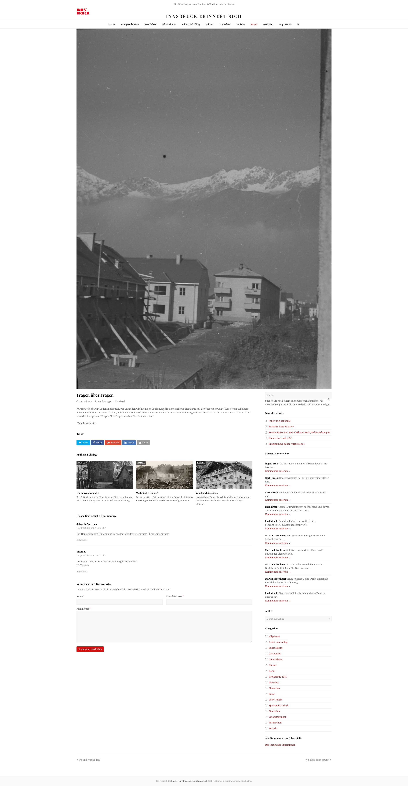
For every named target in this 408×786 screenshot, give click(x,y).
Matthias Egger (105, 401)
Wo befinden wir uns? (147, 492)
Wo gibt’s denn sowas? (317, 760)
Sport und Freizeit (278, 705)
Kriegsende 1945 (278, 676)
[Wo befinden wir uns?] (164, 475)
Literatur (274, 682)
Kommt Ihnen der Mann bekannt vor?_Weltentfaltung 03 (299, 432)
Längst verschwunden (87, 492)
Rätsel (122, 401)
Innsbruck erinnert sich (204, 16)
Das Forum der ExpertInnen (280, 745)
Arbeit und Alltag (278, 642)
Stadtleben (274, 711)
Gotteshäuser (276, 659)
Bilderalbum (275, 648)
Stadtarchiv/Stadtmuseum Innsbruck (189, 781)
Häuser (273, 665)
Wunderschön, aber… (207, 492)
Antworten (81, 540)
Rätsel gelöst (275, 699)
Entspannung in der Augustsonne (287, 444)
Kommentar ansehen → (278, 471)
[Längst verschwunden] (104, 475)
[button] (83, 442)
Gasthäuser (275, 653)
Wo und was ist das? (89, 760)
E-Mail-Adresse (175, 596)
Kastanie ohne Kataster (281, 426)
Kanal (272, 671)
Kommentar (83, 609)
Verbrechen (275, 722)
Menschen (274, 688)
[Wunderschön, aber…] (224, 475)
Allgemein (274, 636)
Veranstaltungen (278, 717)
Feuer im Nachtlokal (279, 421)
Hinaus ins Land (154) (280, 438)
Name (80, 596)
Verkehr (273, 728)
